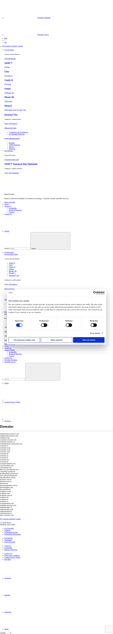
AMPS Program (14, 145)
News (6, 346)
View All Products (10, 124)
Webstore (12, 149)
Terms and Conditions (12, 555)
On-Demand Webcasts (16, 134)
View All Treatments (11, 173)
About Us (7, 348)
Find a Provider (9, 542)
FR (5, 42)
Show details (95, 333)
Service (11, 147)
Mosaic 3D (9, 97)
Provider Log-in (10, 362)
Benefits (12, 143)
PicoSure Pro (11, 114)
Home (6, 383)
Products (7, 530)
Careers (11, 212)
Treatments (8, 540)
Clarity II (8, 80)
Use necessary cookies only (24, 340)
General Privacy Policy (12, 402)
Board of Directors (15, 210)
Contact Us (8, 358)
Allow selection (56, 340)
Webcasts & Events (10, 128)
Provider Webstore (10, 360)
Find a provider (9, 202)
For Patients (8, 538)
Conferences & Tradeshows (18, 132)
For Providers (9, 252)
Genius (7, 88)
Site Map (7, 559)
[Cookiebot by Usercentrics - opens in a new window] (95, 293)
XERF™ (8, 63)
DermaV (8, 105)
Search (6, 248)
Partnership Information (12, 138)
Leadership (13, 208)
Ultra (6, 71)
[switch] (44, 325)
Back (16, 254)
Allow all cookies (88, 340)
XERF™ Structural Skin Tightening (20, 164)
